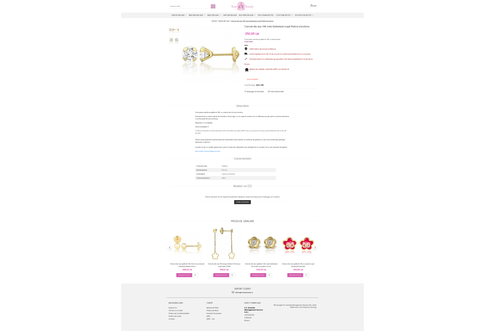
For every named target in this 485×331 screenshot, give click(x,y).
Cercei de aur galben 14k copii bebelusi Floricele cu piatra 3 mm (261, 265)
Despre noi (173, 308)
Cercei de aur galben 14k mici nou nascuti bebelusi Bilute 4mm (187, 265)
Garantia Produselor (214, 313)
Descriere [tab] (242, 106)
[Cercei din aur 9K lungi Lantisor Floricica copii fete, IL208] (224, 244)
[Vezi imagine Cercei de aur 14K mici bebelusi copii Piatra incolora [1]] (174, 40)
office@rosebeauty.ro (244, 292)
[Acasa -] (242, 6)
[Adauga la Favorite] (195, 275)
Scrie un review (242, 202)
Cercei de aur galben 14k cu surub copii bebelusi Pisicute (298, 265)
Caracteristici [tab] (242, 158)
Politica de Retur (213, 310)
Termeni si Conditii (176, 310)
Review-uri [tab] (242, 186)
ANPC (209, 316)
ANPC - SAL (211, 319)
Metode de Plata (213, 308)
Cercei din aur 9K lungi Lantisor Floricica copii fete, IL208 (224, 265)
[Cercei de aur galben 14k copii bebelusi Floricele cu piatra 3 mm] (261, 244)
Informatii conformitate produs (207, 151)
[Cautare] (213, 6)
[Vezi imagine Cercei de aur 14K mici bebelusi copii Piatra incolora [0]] (174, 29)
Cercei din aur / (224, 21)
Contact (172, 319)
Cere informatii (277, 91)
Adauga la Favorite (255, 91)
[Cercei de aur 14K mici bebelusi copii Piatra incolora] (211, 54)
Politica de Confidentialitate (179, 313)
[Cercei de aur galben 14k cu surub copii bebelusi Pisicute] (298, 244)
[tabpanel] (211, 54)
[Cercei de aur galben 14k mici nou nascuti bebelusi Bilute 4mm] (187, 244)
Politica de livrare (175, 316)
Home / (215, 21)
